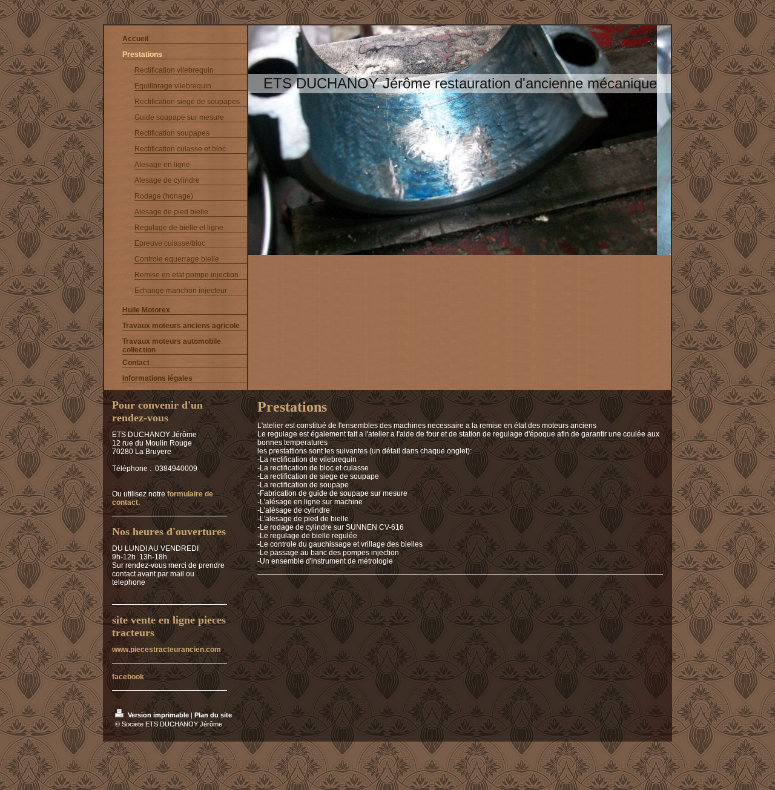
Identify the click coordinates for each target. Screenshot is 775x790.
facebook (128, 677)
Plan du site (213, 715)
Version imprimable (158, 715)
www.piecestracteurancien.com (166, 649)
